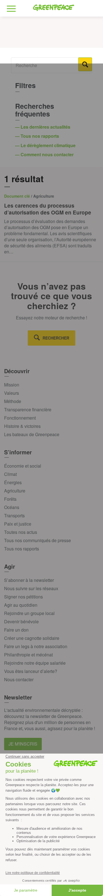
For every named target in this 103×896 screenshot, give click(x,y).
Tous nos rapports (21, 548)
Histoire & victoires (22, 426)
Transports (14, 515)
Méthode (12, 401)
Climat (10, 474)
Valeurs (11, 393)
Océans (11, 507)
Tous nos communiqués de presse (37, 540)
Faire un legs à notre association (35, 646)
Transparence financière (27, 409)
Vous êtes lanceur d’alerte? (30, 671)
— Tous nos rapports (37, 136)
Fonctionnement (20, 418)
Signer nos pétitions (23, 596)
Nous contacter (19, 679)
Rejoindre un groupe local (29, 613)
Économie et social (22, 466)
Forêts (10, 499)
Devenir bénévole (21, 621)
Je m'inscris (23, 744)
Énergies (13, 482)
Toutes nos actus (20, 532)
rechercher (56, 338)
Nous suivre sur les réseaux (31, 588)
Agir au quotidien (20, 605)
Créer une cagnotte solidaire (31, 638)
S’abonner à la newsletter (29, 580)
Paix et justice (17, 524)
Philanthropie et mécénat (28, 654)
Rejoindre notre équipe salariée (35, 663)
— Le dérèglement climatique (46, 145)
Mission (11, 384)
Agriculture (14, 490)
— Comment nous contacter (45, 154)
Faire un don (16, 630)
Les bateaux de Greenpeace (31, 434)
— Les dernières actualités (43, 127)
